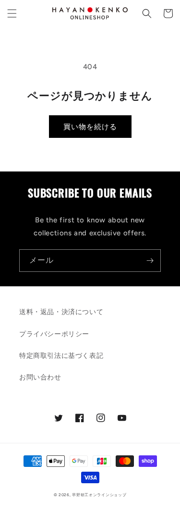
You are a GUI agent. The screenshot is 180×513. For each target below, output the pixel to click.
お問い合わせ (40, 377)
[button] (12, 13)
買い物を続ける (90, 126)
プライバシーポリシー (54, 334)
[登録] (149, 260)
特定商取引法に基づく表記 (61, 356)
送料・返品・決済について (61, 312)
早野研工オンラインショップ (99, 494)
